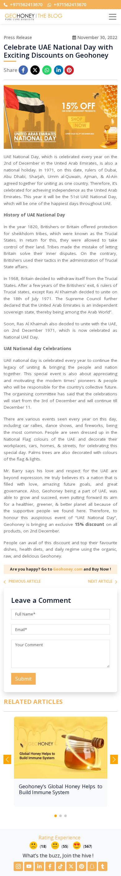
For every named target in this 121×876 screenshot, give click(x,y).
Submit (23, 678)
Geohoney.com (68, 569)
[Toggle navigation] (112, 16)
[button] (55, 816)
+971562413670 (26, 4)
